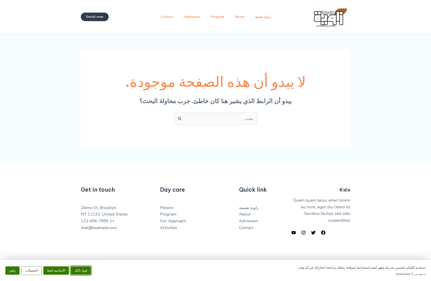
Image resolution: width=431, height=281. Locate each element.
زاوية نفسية (263, 17)
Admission (192, 17)
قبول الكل (80, 270)
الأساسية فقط (56, 270)
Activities (168, 227)
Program (217, 17)
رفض (12, 270)
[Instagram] (303, 232)
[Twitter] (313, 232)
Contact (167, 17)
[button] (95, 17)
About (239, 17)
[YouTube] (293, 232)
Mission (167, 207)
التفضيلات (31, 270)
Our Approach (173, 221)
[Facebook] (323, 232)
